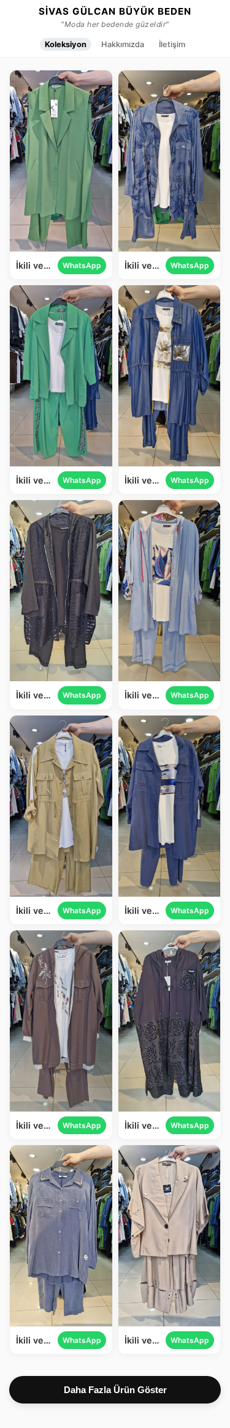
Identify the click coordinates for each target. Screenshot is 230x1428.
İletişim (172, 44)
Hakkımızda (122, 44)
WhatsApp (82, 265)
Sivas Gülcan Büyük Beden (115, 11)
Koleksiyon (65, 44)
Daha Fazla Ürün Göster (115, 1390)
